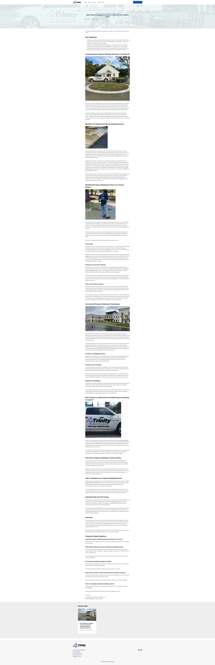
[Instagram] (141, 650)
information (90, 587)
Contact (99, 2)
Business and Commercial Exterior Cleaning (104, 13)
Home (85, 2)
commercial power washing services (105, 346)
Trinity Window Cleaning (123, 440)
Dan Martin (83, 630)
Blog (103, 2)
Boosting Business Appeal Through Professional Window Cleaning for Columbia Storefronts (95, 597)
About (89, 2)
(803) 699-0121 (138, 2)
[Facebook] (139, 650)
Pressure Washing (116, 13)
